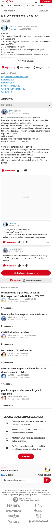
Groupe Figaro (28, 495)
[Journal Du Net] (38, 505)
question (47, 1)
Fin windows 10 (7, 83)
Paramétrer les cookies (35, 492)
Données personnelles (19, 492)
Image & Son (18, 6)
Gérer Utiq (46, 492)
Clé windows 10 (7, 79)
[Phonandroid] (38, 521)
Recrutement (7, 492)
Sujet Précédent (9, 11)
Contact (44, 490)
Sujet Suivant (43, 11)
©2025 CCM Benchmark (42, 495)
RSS (9, 495)
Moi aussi (25, 68)
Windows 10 (6, 21)
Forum (8, 6)
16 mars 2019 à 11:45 (16, 252)
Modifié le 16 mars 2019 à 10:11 (19, 113)
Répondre (17, 281)
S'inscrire (26, 456)
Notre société (29, 490)
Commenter (10, 171)
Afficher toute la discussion (25, 273)
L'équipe (21, 490)
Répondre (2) (10, 68)
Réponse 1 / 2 (6, 105)
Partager (39, 68)
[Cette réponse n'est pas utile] (25, 170)
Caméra (40, 6)
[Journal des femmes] (13, 505)
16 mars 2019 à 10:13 (16, 226)
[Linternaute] (13, 511)
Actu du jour (8, 475)
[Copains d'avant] (13, 516)
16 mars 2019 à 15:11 (24, 29)
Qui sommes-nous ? (11, 490)
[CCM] (10, 1)
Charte (5, 495)
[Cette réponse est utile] (18, 170)
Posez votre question (34, 281)
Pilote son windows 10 (10, 86)
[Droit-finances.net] (38, 511)
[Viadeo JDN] (38, 516)
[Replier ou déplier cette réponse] (49, 105)
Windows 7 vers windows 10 (13, 89)
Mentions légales (17, 495)
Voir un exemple (44, 475)
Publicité (37, 490)
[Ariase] (13, 521)
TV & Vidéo (30, 6)
